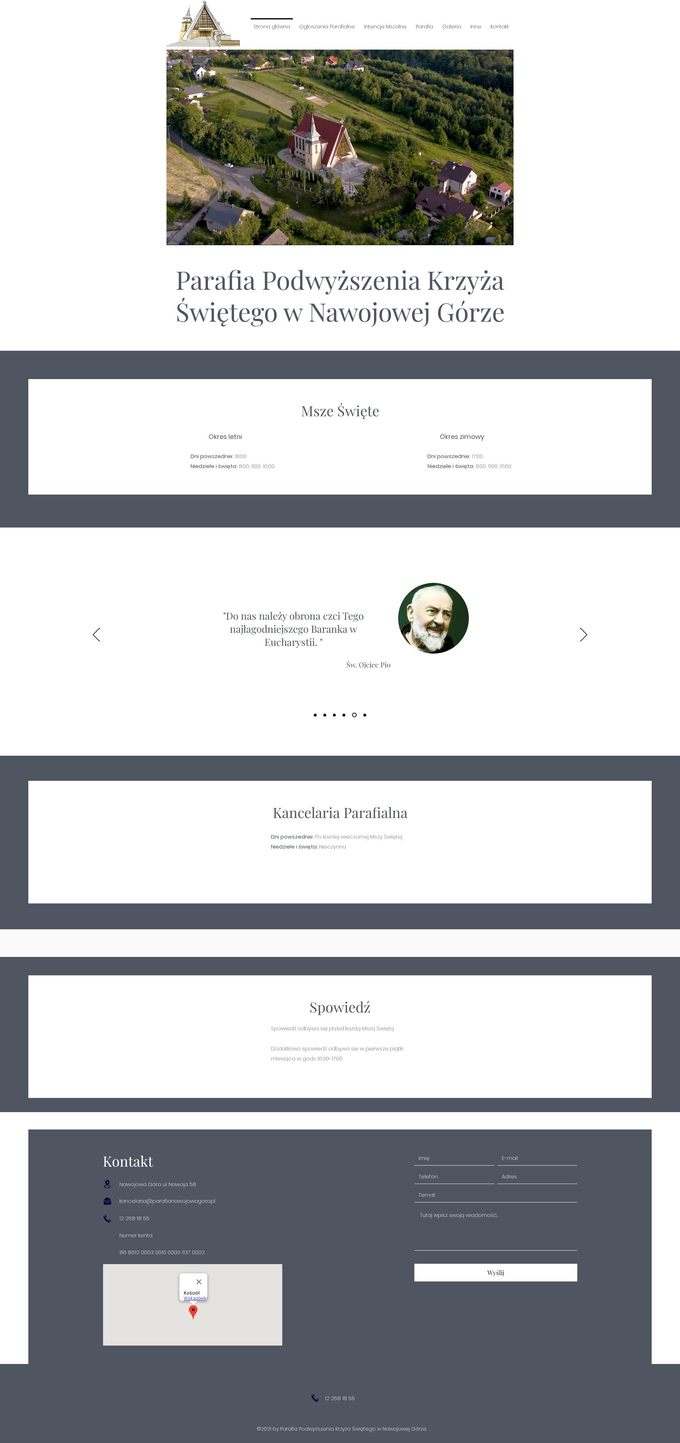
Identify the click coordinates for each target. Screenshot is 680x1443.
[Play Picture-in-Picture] (492, 235)
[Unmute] (187, 235)
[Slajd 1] (315, 715)
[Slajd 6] (364, 715)
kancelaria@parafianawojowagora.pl (167, 1201)
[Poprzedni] (96, 635)
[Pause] (175, 235)
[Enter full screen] (504, 235)
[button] (327, 23)
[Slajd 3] (334, 715)
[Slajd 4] (343, 715)
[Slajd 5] (353, 715)
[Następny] (583, 635)
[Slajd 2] (324, 715)
